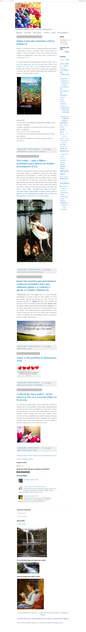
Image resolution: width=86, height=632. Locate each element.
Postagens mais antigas (49, 455)
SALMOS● (42, 151)
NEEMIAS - (64, 158)
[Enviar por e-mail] (45, 149)
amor (22, 385)
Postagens (22, 513)
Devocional (46, 32)
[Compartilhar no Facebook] (48, 149)
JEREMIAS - (64, 123)
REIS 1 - (62, 176)
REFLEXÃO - (23, 524)
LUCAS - (64, 144)
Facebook (53, 32)
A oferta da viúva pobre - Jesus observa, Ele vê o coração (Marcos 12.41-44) (37, 397)
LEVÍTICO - (65, 142)
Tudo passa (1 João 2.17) (31, 496)
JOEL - (62, 125)
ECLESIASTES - (31, 272)
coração (23, 450)
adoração (24, 272)
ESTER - (64, 99)
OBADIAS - (64, 162)
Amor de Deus (29, 385)
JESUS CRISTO (27, 32)
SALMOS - (35, 151)
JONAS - (66, 125)
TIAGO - (64, 201)
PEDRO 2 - (64, 169)
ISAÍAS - (65, 121)
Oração (30, 348)
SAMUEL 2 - (65, 188)
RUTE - (66, 181)
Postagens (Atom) (27, 459)
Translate (65, 44)
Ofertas (35, 450)
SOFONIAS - (64, 190)
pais (41, 272)
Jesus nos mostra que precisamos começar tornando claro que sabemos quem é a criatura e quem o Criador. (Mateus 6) (36, 285)
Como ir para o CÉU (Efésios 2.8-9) (34, 486)
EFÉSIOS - (64, 95)
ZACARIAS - (64, 209)
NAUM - (64, 156)
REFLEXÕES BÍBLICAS (63, 32)
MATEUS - (24, 348)
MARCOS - (30, 450)
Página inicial (19, 32)
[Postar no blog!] (46, 149)
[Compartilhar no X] (47, 149)
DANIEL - (65, 85)
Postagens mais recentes (24, 455)
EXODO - (64, 102)
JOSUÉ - (64, 127)
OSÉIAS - (64, 164)
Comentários (23, 516)
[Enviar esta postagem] (42, 149)
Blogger (42, 615)
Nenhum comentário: (34, 149)
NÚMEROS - (64, 160)
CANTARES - (64, 68)
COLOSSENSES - (38, 385)
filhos (38, 272)
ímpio (30, 151)
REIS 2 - (67, 176)
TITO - (66, 207)
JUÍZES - (62, 138)
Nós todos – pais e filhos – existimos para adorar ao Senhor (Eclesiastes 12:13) (36, 163)
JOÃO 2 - (62, 134)
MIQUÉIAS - (65, 154)
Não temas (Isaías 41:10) (31, 479)
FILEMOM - (64, 106)
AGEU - (62, 60)
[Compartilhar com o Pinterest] (49, 149)
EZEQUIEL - (24, 151)
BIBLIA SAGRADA (37, 32)
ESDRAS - (64, 97)
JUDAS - (66, 136)
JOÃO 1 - (64, 132)
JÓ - (67, 138)
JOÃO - (64, 129)
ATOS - (66, 66)
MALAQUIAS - (64, 146)
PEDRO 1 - (64, 167)
